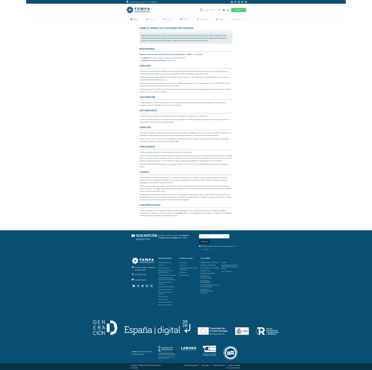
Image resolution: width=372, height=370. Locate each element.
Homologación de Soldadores (167, 275)
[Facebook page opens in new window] (235, 1)
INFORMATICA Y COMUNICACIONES (205, 277)
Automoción (183, 265)
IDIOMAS (224, 262)
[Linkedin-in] (147, 286)
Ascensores (183, 272)
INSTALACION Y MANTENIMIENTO (205, 281)
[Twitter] (143, 286)
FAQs (219, 10)
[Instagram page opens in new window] (245, 1)
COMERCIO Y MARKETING (208, 265)
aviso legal (211, 249)
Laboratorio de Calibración (166, 287)
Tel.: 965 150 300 (140, 274)
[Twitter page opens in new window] (238, 1)
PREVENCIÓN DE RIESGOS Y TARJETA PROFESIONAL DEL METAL (229, 267)
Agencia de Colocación (165, 289)
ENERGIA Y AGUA (205, 271)
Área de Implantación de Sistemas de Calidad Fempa (167, 279)
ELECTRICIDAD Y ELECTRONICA (209, 268)
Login (227, 10)
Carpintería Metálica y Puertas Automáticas (188, 269)
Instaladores (183, 262)
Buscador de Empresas (165, 305)
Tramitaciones (162, 299)
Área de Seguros (163, 297)
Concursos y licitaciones (165, 302)
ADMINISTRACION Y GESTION (209, 262)
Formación (161, 265)
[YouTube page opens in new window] (231, 1)
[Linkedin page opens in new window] (242, 1)
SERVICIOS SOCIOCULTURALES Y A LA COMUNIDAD (209, 286)
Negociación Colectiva (164, 262)
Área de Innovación (164, 268)
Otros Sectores (184, 275)
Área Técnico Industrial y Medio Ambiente (165, 272)
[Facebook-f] (138, 286)
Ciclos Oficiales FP (226, 271)
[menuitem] (134, 19)
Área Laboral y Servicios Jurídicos (165, 293)
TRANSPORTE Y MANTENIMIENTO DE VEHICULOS (206, 291)
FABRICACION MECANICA (207, 273)
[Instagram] (151, 286)
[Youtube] (134, 286)
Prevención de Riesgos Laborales (165, 283)
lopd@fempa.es (171, 60)
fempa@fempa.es (140, 280)
